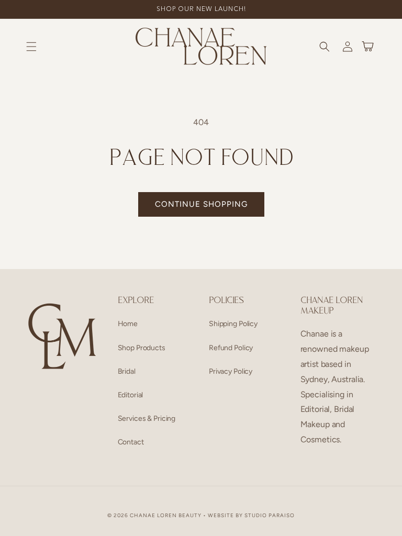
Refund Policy (231, 347)
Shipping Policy (233, 323)
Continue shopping (201, 204)
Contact (131, 442)
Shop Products (141, 347)
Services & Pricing (147, 418)
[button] (31, 46)
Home (128, 323)
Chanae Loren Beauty (166, 515)
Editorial (130, 394)
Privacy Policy (230, 371)
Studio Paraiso (269, 515)
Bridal (127, 371)
